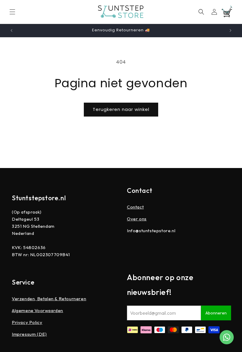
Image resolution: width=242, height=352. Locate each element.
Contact (135, 207)
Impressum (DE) (29, 334)
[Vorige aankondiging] (11, 30)
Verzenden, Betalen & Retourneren (49, 298)
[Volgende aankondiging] (230, 30)
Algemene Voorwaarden (37, 310)
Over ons (137, 219)
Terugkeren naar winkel (121, 109)
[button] (12, 11)
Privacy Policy (27, 322)
